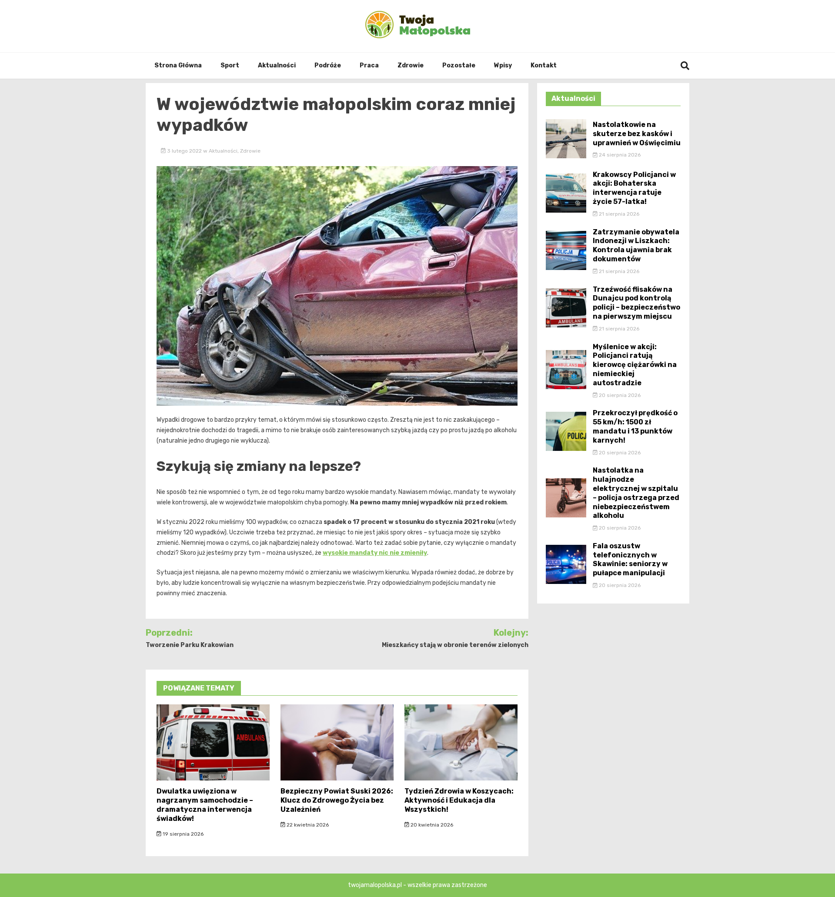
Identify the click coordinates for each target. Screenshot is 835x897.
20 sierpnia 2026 (619, 395)
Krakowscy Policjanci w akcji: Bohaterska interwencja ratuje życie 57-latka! (634, 188)
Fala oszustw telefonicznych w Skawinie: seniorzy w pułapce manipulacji (630, 559)
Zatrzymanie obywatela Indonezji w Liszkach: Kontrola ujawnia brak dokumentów (636, 245)
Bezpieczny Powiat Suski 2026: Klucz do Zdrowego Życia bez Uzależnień (337, 800)
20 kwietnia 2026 (431, 825)
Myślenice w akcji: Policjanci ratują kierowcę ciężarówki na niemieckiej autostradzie (635, 365)
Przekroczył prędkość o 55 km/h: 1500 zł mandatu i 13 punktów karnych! (635, 426)
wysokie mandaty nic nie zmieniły (375, 553)
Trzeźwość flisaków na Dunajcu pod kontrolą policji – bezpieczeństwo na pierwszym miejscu (636, 302)
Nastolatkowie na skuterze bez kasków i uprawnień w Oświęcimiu (637, 133)
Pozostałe (458, 65)
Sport (229, 65)
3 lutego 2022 (184, 151)
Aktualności (277, 65)
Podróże (327, 65)
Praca (369, 65)
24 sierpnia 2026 (619, 155)
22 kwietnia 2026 (307, 825)
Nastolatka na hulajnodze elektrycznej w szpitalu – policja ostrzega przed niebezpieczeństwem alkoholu (636, 493)
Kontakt (544, 65)
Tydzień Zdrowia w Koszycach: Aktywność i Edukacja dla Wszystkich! (459, 800)
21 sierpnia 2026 (618, 214)
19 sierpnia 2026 (182, 834)
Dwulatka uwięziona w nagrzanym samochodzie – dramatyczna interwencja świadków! (205, 804)
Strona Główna (178, 65)
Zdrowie (410, 65)
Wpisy (503, 65)
